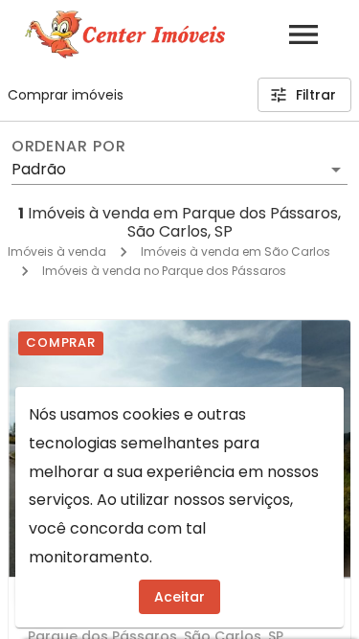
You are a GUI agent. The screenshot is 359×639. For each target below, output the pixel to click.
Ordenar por (68, 146)
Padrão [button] (38, 169)
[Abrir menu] (303, 34)
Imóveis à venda (57, 251)
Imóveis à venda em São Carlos (235, 251)
